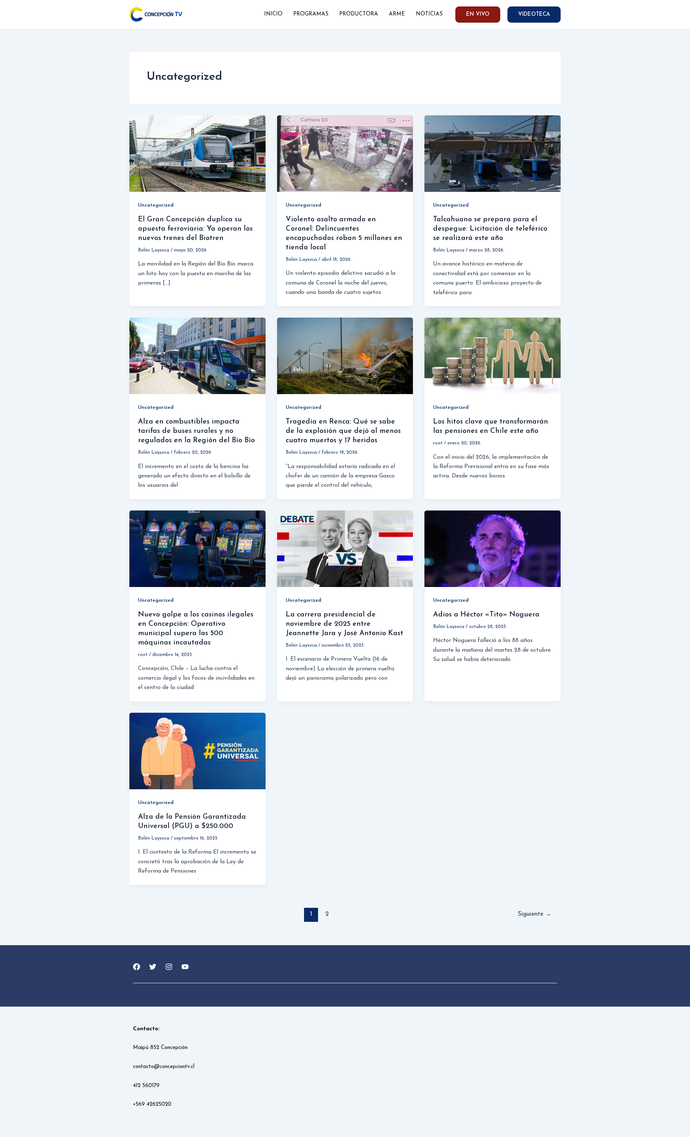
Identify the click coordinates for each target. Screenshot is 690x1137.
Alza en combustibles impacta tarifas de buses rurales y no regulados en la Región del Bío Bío (196, 431)
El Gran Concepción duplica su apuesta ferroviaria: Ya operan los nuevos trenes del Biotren (195, 229)
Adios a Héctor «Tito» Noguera (486, 614)
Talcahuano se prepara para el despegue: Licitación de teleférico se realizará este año (490, 229)
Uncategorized (156, 205)
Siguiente (534, 914)
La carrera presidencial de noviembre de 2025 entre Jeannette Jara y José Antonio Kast (344, 624)
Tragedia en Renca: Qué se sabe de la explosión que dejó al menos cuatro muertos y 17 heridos (343, 431)
